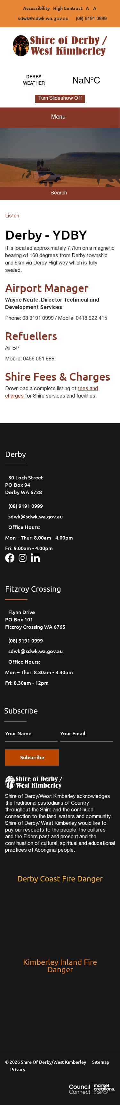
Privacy (17, 1069)
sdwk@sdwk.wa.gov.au (43, 19)
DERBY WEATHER (60, 79)
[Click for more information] (11, 557)
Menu (58, 117)
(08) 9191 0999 (91, 19)
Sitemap (100, 1062)
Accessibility (36, 8)
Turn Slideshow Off (60, 98)
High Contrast (68, 8)
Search (59, 193)
